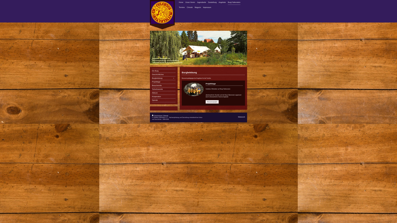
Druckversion (158, 115)
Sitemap (165, 115)
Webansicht (241, 117)
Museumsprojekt (212, 102)
